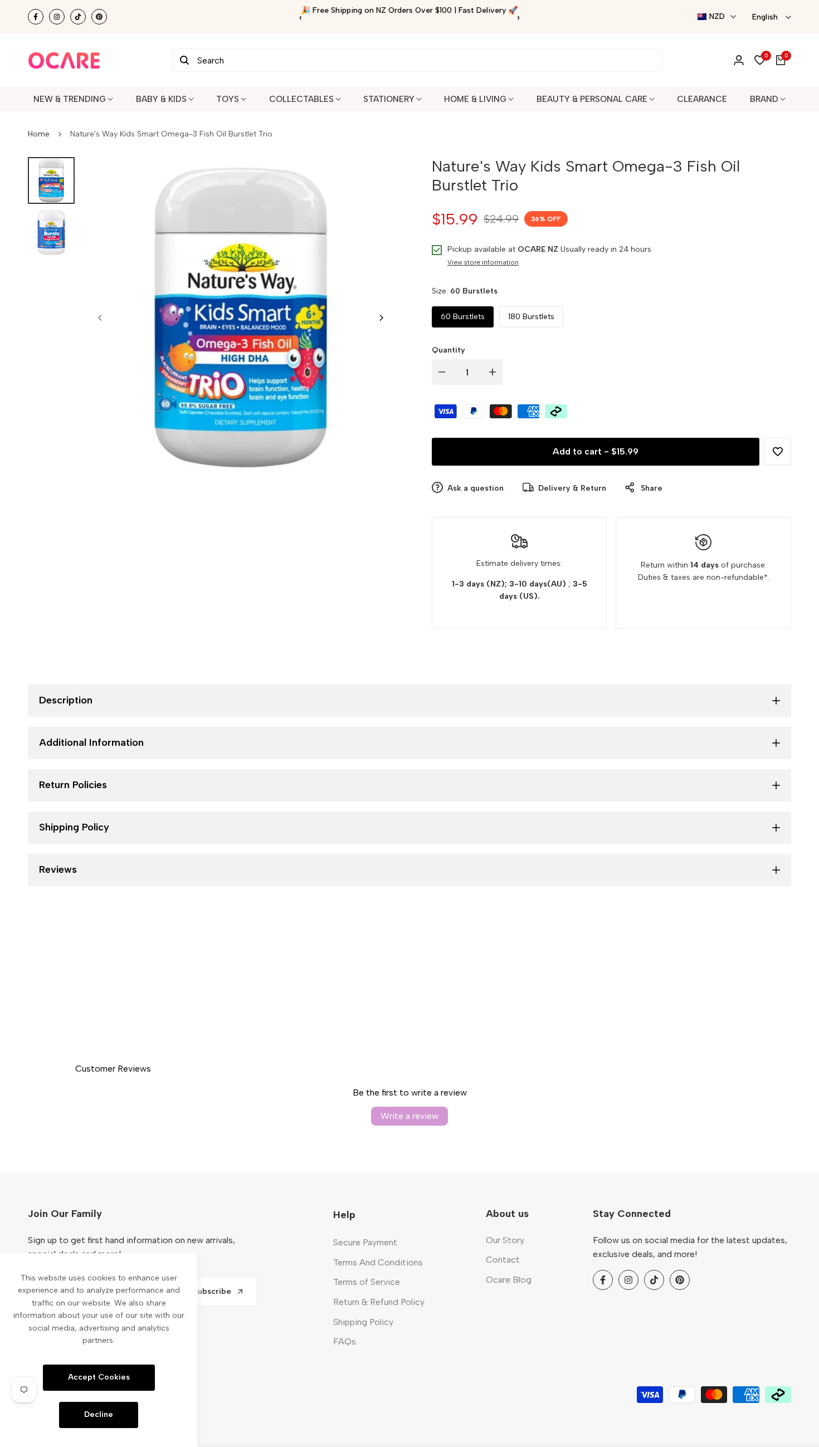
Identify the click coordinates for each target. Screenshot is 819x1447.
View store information (483, 262)
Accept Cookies (99, 1377)
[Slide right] (381, 317)
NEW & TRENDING (69, 99)
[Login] (739, 60)
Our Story (505, 1240)
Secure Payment (365, 1242)
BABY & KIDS (161, 99)
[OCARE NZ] (64, 60)
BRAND (764, 99)
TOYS (227, 99)
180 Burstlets (531, 316)
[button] (777, 451)
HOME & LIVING (475, 99)
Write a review (409, 1116)
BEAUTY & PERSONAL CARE (592, 99)
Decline (98, 1414)
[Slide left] (100, 317)
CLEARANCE (702, 99)
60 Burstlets (463, 316)
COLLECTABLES (301, 99)
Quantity (448, 350)
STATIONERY (389, 99)
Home (39, 134)
